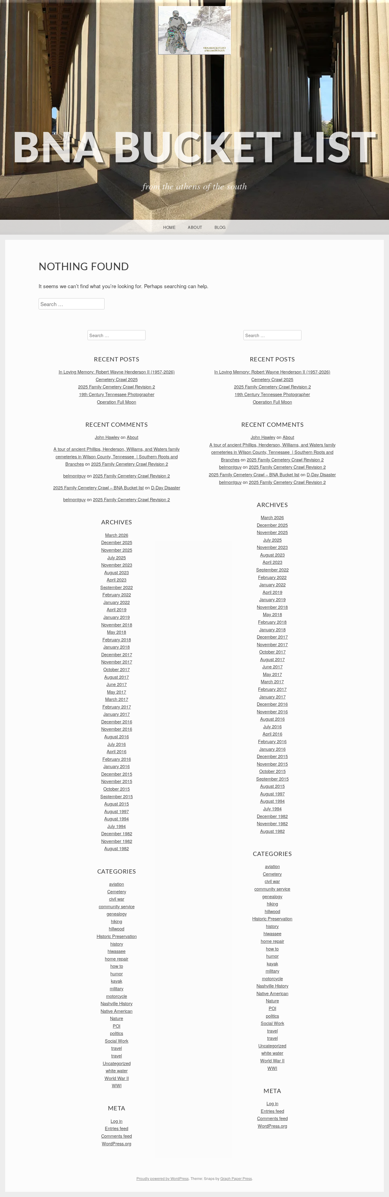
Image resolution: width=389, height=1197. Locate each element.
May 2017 (116, 691)
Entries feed (116, 1128)
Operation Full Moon (116, 401)
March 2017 (116, 699)
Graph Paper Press (236, 1178)
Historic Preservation (117, 936)
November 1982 (116, 841)
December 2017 (116, 654)
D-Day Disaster (165, 487)
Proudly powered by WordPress (162, 1178)
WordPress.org (116, 1143)
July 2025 (116, 557)
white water (117, 1070)
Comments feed (116, 1136)
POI (116, 1026)
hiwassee (117, 951)
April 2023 (116, 579)
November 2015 (116, 781)
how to (116, 966)
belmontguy (74, 475)
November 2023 (116, 564)
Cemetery (116, 891)
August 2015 (116, 803)
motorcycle (116, 996)
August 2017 (116, 677)
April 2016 (116, 751)
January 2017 (116, 714)
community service (117, 906)
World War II (117, 1078)
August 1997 (116, 811)
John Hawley (107, 437)
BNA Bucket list (194, 150)
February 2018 (116, 639)
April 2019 (116, 609)
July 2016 (116, 744)
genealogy (117, 913)
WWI (117, 1085)
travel (116, 1048)
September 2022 (116, 587)
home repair (116, 958)
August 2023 (116, 572)
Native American (117, 1011)
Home (169, 227)
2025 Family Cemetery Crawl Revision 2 (116, 386)
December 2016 (116, 721)
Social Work (116, 1040)
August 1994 (116, 818)
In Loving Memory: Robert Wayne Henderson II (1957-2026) (117, 371)
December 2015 (116, 774)
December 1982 (116, 833)
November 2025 (116, 550)
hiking (116, 921)
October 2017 (116, 669)
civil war (116, 898)
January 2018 (116, 646)
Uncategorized (117, 1063)
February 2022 (116, 594)
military (116, 988)
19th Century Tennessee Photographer (116, 394)
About (195, 227)
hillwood (116, 928)
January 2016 (116, 766)
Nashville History (117, 1003)
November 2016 (116, 729)
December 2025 (116, 542)
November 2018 (116, 624)
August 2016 (116, 736)
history (116, 943)
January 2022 (116, 602)
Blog (220, 227)
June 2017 (116, 684)
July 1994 (116, 826)
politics (116, 1033)
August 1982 (116, 848)
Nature (116, 1018)
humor (116, 973)
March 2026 (116, 535)
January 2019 (116, 617)
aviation (116, 884)
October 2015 (116, 788)
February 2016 (116, 759)
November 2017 (116, 661)
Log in (116, 1121)
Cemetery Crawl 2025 (117, 379)
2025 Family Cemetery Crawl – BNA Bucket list (98, 487)
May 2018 (116, 632)
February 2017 (116, 706)
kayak (116, 981)
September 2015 (116, 796)
